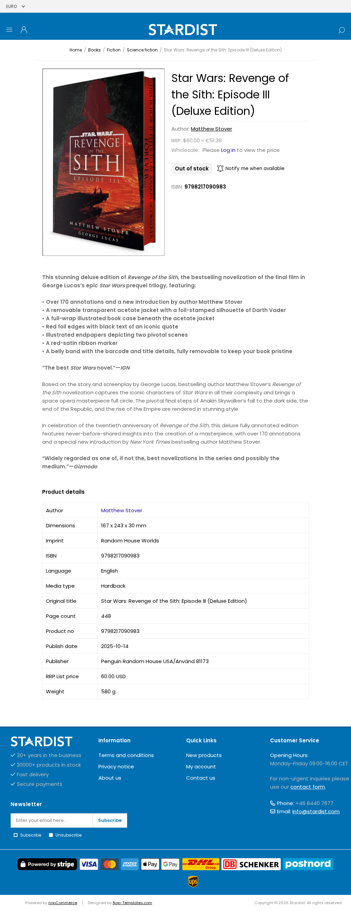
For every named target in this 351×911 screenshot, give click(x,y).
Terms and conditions (126, 755)
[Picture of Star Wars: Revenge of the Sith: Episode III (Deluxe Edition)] (104, 162)
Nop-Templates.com (132, 903)
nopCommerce (62, 903)
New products (204, 755)
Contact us (200, 777)
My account (201, 766)
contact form (307, 786)
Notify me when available (255, 168)
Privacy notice (116, 766)
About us (109, 777)
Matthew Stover (211, 128)
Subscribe (110, 820)
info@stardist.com (316, 811)
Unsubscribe (69, 835)
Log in (228, 150)
